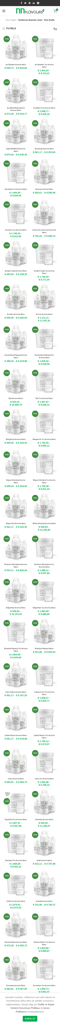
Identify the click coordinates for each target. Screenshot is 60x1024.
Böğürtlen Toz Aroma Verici (44, 607)
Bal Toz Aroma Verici (44, 398)
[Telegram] (38, 3)
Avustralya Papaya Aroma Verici (15, 356)
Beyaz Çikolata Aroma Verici (15, 481)
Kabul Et (30, 1019)
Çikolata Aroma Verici (44, 819)
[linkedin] (34, 3)
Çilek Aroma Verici (44, 860)
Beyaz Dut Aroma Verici (16, 523)
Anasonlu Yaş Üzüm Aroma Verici (44, 231)
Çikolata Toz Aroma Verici (16, 860)
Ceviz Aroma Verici (16, 778)
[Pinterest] (30, 3)
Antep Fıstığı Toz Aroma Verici (44, 272)
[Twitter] (25, 3)
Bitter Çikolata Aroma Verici (44, 523)
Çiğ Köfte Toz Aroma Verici (16, 819)
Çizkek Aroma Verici (44, 901)
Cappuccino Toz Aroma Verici (44, 693)
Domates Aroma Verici (15, 985)
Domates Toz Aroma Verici (44, 985)
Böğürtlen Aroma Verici (15, 607)
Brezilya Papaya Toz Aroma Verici (16, 649)
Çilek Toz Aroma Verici (16, 901)
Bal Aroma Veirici (16, 398)
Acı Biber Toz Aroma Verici (44, 108)
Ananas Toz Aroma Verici (15, 230)
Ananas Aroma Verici (44, 189)
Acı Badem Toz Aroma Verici (44, 65)
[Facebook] (21, 3)
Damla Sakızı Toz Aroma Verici (44, 943)
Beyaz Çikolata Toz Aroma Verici (44, 481)
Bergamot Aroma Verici (16, 439)
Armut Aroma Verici (44, 314)
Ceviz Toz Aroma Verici (44, 778)
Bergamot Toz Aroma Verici (44, 439)
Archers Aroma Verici (16, 314)
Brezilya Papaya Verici (44, 648)
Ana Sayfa (11, 20)
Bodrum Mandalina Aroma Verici (15, 565)
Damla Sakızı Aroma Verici (16, 942)
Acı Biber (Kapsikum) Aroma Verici (16, 109)
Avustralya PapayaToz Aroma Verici (44, 356)
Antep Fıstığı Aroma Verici (16, 271)
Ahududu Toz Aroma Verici (16, 189)
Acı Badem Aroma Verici (16, 64)
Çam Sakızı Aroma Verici (15, 692)
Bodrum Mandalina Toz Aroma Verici (44, 565)
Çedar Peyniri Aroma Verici (16, 735)
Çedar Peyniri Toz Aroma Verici (44, 736)
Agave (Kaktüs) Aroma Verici (15, 149)
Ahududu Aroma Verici (44, 148)
